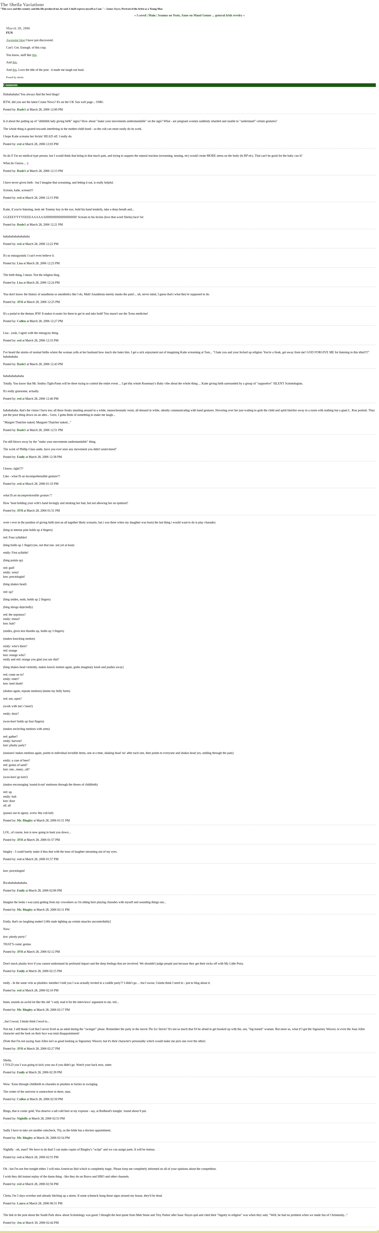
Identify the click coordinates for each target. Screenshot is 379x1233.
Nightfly (22, 1118)
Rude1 (21, 109)
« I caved (140, 15)
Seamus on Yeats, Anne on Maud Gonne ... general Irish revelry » (201, 15)
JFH (20, 302)
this (34, 55)
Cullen (21, 321)
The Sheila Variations (22, 4)
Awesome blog (15, 40)
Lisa (20, 263)
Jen (19, 1222)
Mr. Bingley (25, 820)
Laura (21, 1203)
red (19, 144)
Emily (21, 457)
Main (152, 15)
